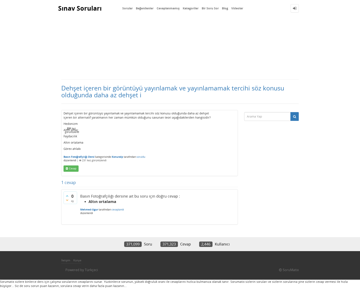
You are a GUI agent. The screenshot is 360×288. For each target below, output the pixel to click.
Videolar (237, 8)
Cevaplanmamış (168, 8)
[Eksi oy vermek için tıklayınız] (67, 200)
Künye (77, 260)
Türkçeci (91, 270)
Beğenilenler (145, 8)
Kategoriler (191, 8)
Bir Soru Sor (210, 8)
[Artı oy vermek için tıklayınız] (67, 196)
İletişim (65, 260)
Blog (225, 8)
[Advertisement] (180, 48)
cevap (72, 168)
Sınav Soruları (80, 8)
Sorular (127, 8)
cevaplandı (117, 209)
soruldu (140, 157)
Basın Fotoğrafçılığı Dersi (79, 157)
